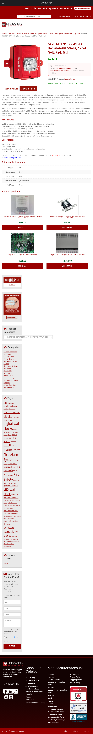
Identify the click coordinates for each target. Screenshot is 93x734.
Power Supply (9, 378)
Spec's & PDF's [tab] (28, 88)
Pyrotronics (52, 707)
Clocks (28, 697)
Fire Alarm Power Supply (35, 702)
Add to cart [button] (22, 227)
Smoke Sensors (32, 686)
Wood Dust (10, 544)
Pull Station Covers (11, 380)
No (17, 637)
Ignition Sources (11, 485)
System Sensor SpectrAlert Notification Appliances (65, 34)
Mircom (51, 695)
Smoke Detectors (10, 385)
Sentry (50, 704)
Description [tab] (11, 88)
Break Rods (30, 700)
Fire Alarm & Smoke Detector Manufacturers (21, 34)
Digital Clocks (9, 359)
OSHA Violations (8, 508)
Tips (11, 539)
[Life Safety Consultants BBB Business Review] (80, 718)
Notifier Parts (8, 375)
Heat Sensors (8, 373)
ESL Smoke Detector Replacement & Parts (56, 710)
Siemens (51, 677)
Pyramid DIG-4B (11, 510)
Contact (86, 731)
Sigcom (50, 701)
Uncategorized (9, 387)
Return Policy (75, 682)
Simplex (7, 383)
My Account (74, 674)
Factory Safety (8, 435)
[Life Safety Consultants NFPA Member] (80, 694)
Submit (12, 646)
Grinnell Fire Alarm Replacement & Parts (56, 716)
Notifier (51, 687)
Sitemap (76, 731)
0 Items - (84, 16)
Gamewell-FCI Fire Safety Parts (57, 691)
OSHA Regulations (14, 505)
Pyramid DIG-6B (11, 513)
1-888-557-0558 (63, 16)
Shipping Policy (76, 680)
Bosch (50, 698)
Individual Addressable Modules (34, 693)
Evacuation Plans (13, 432)
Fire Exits (10, 464)
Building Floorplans (9, 409)
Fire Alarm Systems (11, 366)
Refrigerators (7, 516)
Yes (6, 637)
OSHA (6, 505)
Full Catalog (30, 677)
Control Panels (9, 356)
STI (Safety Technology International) (56, 721)
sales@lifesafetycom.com (60, 70)
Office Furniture (12, 503)
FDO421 (14, 435)
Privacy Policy (75, 677)
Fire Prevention (9, 368)
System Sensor (42, 34)
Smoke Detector (11, 521)
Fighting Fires (7, 438)
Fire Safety (7, 371)
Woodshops (7, 546)
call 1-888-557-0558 (63, 68)
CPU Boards (30, 683)
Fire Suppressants (11, 483)
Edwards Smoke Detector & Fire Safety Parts (56, 682)
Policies (66, 731)
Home (4, 34)
